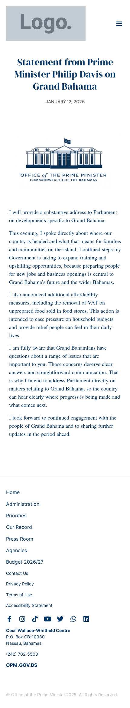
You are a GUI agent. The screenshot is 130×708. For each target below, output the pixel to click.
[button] (119, 23)
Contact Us (17, 573)
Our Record (19, 527)
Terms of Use (19, 594)
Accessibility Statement (29, 605)
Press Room (19, 539)
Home (13, 492)
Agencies (16, 550)
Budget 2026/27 (25, 562)
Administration (22, 504)
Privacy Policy (20, 583)
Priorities (16, 515)
